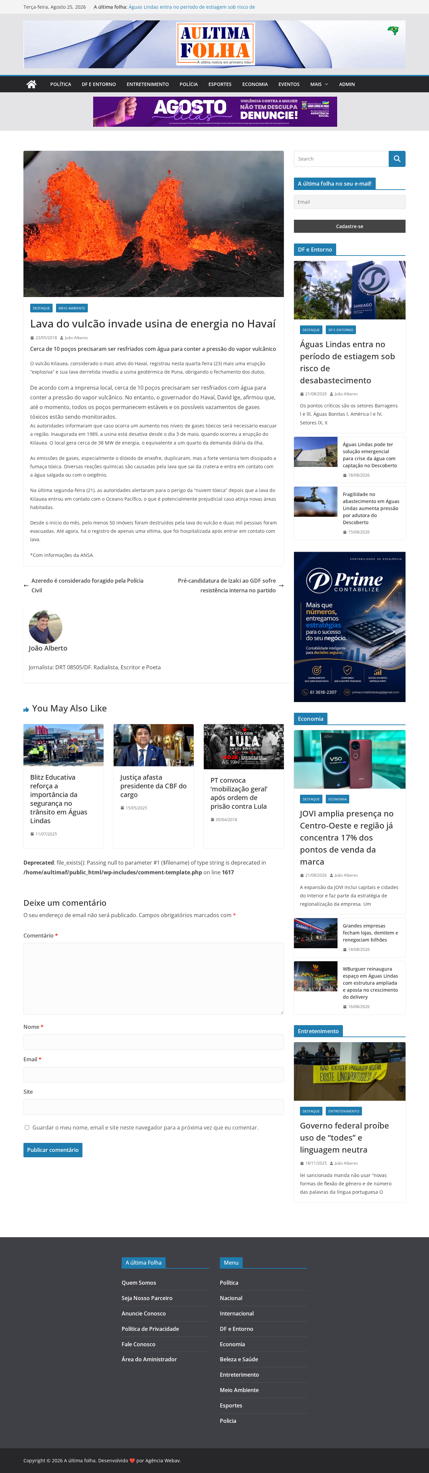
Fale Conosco (139, 1344)
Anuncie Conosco (144, 1313)
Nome (33, 1026)
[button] (325, 84)
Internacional (237, 1313)
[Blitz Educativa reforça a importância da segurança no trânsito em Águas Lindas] (63, 728)
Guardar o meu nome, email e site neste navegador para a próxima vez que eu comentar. (145, 1127)
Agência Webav (162, 1460)
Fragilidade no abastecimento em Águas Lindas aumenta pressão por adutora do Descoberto (371, 508)
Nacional (231, 1298)
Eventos (289, 84)
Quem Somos (139, 1282)
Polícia (189, 84)
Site (28, 1091)
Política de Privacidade (150, 1329)
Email (32, 1059)
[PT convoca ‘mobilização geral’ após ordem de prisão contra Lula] (244, 728)
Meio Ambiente (72, 308)
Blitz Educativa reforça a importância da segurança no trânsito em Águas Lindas (58, 799)
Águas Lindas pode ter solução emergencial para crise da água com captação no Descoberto (370, 455)
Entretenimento (148, 84)
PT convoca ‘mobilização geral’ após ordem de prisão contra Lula (238, 793)
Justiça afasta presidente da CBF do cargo (153, 786)
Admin (347, 84)
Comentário (40, 935)
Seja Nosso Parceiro (147, 1298)
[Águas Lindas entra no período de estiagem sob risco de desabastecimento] (350, 290)
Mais (316, 84)
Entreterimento (239, 1374)
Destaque (41, 308)
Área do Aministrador (149, 1359)
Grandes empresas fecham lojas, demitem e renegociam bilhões (370, 932)
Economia (255, 84)
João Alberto (76, 337)
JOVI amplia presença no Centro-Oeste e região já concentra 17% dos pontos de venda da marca (347, 837)
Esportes (220, 84)
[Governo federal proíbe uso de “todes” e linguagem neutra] (350, 1071)
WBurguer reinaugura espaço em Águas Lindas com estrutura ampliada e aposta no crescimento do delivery (370, 983)
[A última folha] (31, 84)
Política (60, 84)
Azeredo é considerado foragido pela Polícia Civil (87, 585)
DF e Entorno (99, 84)
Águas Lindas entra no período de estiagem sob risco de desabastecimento (347, 362)
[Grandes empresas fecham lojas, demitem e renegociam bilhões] (316, 937)
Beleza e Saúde (239, 1359)
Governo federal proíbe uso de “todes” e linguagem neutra (344, 1137)
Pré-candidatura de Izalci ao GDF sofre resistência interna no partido (227, 585)
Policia (228, 1421)
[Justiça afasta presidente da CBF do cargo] (154, 728)
